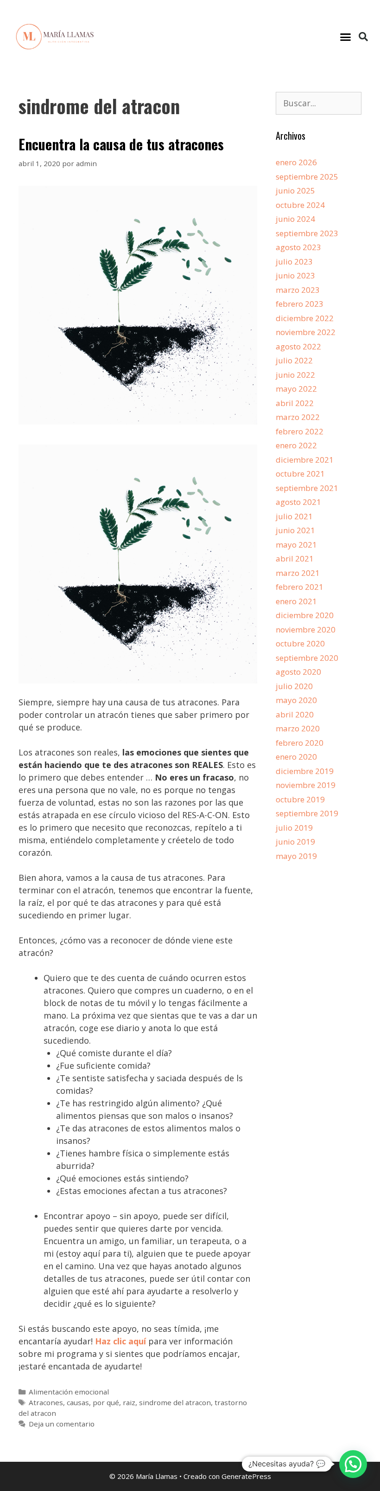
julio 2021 (294, 516)
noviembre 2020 (306, 629)
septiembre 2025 (307, 176)
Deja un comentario (62, 1423)
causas (78, 1402)
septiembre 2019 (307, 813)
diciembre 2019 (305, 771)
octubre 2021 (300, 473)
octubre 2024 (300, 205)
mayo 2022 (296, 388)
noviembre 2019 (306, 785)
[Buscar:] (318, 103)
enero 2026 (296, 162)
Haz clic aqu (119, 1341)
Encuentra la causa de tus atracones (121, 144)
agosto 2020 (298, 671)
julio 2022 (294, 360)
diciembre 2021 (305, 459)
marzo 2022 (298, 417)
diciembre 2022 (305, 318)
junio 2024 (295, 218)
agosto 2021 (298, 502)
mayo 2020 (296, 700)
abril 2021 (295, 558)
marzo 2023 (298, 289)
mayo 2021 (296, 544)
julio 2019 (294, 827)
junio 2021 (295, 530)
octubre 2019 (300, 799)
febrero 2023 (299, 303)
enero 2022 (296, 445)
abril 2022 (295, 403)
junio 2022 (295, 374)
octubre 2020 (300, 643)
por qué (106, 1402)
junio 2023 (295, 275)
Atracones (46, 1402)
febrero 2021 (299, 586)
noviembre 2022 (306, 332)
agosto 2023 (298, 247)
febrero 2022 (299, 431)
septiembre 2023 (307, 233)
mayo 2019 (296, 856)
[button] (346, 36)
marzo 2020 (298, 728)
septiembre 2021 (307, 488)
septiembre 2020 (307, 657)
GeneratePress (246, 1476)
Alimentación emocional (69, 1391)
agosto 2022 (298, 346)
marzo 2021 (298, 573)
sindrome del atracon (175, 1402)
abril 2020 (295, 714)
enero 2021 (296, 601)
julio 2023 (294, 261)
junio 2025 (295, 190)
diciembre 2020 (305, 615)
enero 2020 (296, 756)
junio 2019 (295, 841)
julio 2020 (294, 686)
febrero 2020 (299, 742)
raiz (129, 1402)
